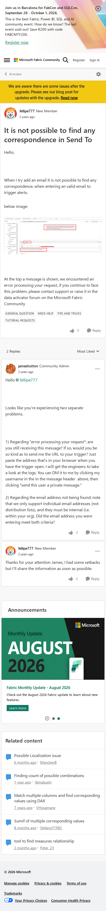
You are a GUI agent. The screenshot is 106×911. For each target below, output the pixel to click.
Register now (17, 42)
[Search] (66, 60)
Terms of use (76, 883)
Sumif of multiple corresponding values (49, 820)
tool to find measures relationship (44, 841)
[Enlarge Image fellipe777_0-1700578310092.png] (53, 235)
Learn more (17, 708)
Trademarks (13, 893)
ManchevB (48, 762)
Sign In (95, 60)
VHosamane (45, 807)
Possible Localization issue (37, 755)
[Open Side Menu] (7, 60)
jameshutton (28, 365)
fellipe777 (27, 110)
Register (79, 60)
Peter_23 (47, 847)
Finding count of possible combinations (49, 775)
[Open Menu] (98, 74)
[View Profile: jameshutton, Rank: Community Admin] (10, 369)
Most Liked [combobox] (88, 351)
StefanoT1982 (51, 827)
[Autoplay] (47, 718)
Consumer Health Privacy (71, 900)
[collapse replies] (53, 361)
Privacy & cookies (47, 883)
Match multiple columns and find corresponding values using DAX (57, 798)
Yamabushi (43, 782)
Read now (69, 97)
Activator (15, 74)
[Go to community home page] (37, 60)
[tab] (53, 718)
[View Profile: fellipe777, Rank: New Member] (10, 113)
